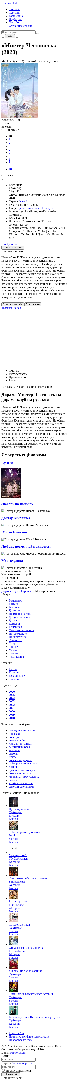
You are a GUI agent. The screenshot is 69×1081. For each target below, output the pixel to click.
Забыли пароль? (22, 1063)
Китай (23, 201)
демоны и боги (18, 740)
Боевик (13, 603)
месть (12, 756)
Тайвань (14, 679)
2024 (12, 698)
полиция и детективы (22, 730)
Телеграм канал (11, 307)
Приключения (17, 636)
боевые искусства (20, 773)
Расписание (16, 15)
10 (10, 169)
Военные (14, 607)
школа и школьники (21, 786)
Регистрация (18, 1052)
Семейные (15, 640)
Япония (14, 672)
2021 (12, 708)
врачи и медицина (20, 760)
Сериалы (14, 12)
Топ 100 (14, 22)
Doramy (9, 3)
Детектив (15, 610)
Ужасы (13, 650)
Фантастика (16, 656)
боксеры (14, 737)
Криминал (15, 626)
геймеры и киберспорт (23, 763)
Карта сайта (16, 1033)
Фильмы (14, 9)
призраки (15, 733)
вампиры (14, 750)
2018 (12, 718)
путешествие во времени (24, 770)
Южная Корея (17, 675)
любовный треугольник (24, 776)
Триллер (14, 646)
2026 (12, 691)
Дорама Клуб (9, 591)
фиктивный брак (19, 746)
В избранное (9, 244)
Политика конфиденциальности (29, 1036)
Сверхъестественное (21, 630)
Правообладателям (20, 1039)
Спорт (13, 643)
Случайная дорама (20, 25)
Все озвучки (33, 304)
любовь (13, 780)
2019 (12, 714)
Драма (21, 208)
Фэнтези (14, 653)
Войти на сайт (11, 1074)
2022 (12, 704)
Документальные (19, 617)
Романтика (33, 208)
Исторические (18, 633)
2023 (12, 701)
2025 (12, 694)
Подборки (15, 19)
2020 (12, 711)
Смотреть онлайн (12, 304)
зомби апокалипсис (21, 783)
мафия (13, 766)
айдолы (13, 753)
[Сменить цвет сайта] (2, 37)
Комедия (47, 208)
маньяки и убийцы (20, 743)
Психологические (20, 613)
